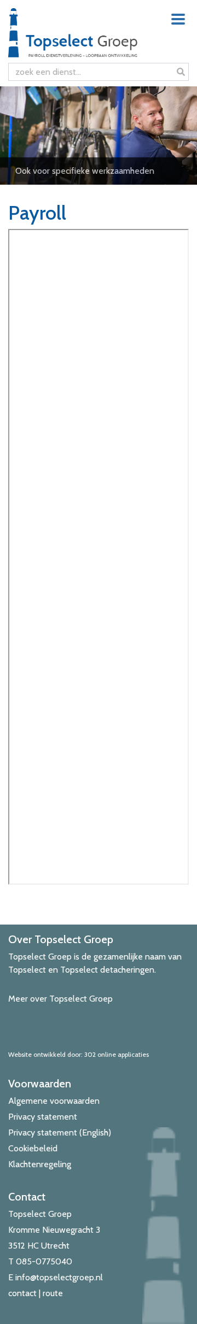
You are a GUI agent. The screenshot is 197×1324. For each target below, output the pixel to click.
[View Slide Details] (98, 135)
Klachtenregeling (39, 1164)
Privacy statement (42, 1116)
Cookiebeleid (32, 1148)
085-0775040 (44, 1261)
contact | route (35, 1293)
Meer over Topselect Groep (60, 998)
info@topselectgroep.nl (59, 1277)
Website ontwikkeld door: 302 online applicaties (78, 1054)
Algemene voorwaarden (54, 1101)
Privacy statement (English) (59, 1132)
